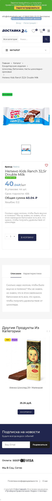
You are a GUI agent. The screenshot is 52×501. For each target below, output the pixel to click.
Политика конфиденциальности (23, 481)
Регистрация (30, 23)
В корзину (27, 237)
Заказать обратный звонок (26, 18)
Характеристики (32, 273)
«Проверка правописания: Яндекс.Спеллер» (26, 491)
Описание (16, 273)
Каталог (14, 50)
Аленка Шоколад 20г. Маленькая (26, 387)
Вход (18, 23)
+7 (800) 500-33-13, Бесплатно (36, 16)
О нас (45, 481)
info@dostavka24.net (11, 16)
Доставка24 (20, 489)
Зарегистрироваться (27, 8)
